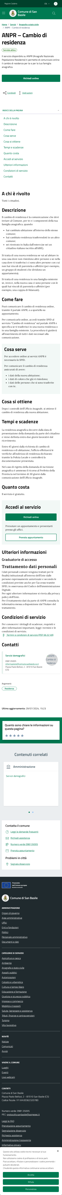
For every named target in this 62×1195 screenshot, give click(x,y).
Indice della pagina (12, 110)
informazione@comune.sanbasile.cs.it (22, 664)
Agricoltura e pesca (11, 958)
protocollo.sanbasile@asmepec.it (23, 1114)
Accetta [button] (31, 1174)
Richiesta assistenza (12, 1135)
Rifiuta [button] (31, 1181)
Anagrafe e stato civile (13, 968)
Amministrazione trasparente (16, 1140)
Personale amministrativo (14, 937)
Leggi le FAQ (8, 1121)
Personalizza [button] (30, 1189)
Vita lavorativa (9, 1025)
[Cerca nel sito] (53, 13)
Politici (5, 932)
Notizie (5, 1041)
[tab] (29, 812)
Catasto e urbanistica (12, 982)
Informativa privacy (11, 1145)
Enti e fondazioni (10, 927)
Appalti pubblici (9, 972)
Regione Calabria (11, 3)
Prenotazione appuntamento (16, 1126)
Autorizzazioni (9, 977)
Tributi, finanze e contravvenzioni (18, 1015)
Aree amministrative (12, 918)
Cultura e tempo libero (13, 987)
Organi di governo (10, 913)
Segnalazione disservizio (14, 1130)
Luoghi (5, 1067)
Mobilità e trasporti (11, 1006)
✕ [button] (58, 1151)
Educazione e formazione (14, 991)
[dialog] (31, 1171)
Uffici (4, 922)
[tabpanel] (31, 786)
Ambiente (7, 963)
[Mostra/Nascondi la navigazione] (3, 13)
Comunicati (7, 1046)
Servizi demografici (15, 655)
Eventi (5, 1072)
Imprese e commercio (12, 1001)
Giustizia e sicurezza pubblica (16, 996)
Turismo (5, 1020)
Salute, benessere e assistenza (17, 1011)
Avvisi (5, 1051)
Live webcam (8, 1077)
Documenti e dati (10, 942)
